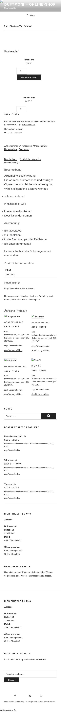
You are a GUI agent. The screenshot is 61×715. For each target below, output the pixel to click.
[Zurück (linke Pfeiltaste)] (5, 357)
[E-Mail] (38, 695)
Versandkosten (28, 124)
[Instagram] (25, 695)
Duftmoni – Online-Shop (30, 4)
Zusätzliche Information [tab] (30, 158)
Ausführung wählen (13, 350)
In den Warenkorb (29, 77)
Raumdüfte (24, 149)
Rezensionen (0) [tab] (12, 162)
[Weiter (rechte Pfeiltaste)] (56, 357)
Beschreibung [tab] (10, 158)
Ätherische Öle (16, 25)
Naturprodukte (10, 149)
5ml (12, 274)
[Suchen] (48, 416)
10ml (7, 274)
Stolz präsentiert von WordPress (40, 701)
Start (6, 25)
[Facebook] (10, 695)
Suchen (11, 679)
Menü (32, 15)
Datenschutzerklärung (14, 701)
